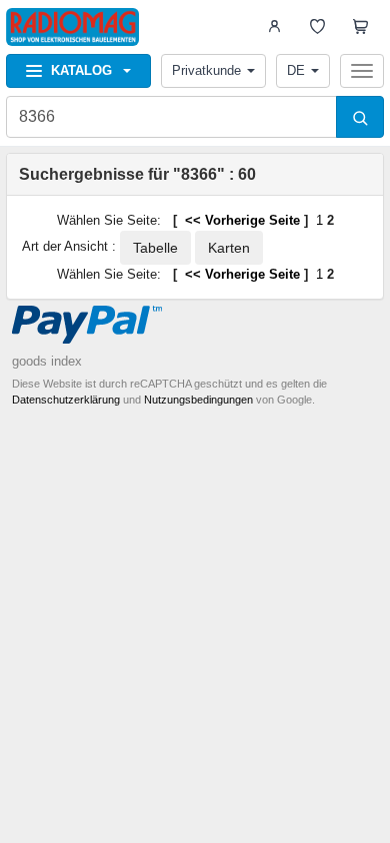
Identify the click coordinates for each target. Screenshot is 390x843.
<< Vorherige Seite (240, 220)
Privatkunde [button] (206, 70)
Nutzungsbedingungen (198, 400)
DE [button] (296, 70)
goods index (47, 361)
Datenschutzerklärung (66, 400)
